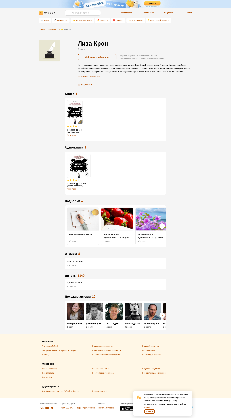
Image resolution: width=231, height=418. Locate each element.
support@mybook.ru (86, 408)
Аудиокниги (62, 20)
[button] (162, 226)
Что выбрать (126, 13)
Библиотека (148, 13)
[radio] (68, 126)
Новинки (104, 20)
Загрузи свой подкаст (159, 20)
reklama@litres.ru (106, 408)
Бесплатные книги (84, 20)
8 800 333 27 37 (67, 408)
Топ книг (119, 20)
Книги (46, 20)
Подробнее (148, 407)
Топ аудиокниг (136, 20)
